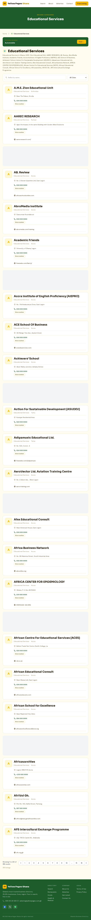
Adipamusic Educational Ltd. (34, 437)
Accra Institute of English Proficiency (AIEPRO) (46, 296)
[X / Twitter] (10, 907)
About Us (65, 889)
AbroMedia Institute (28, 206)
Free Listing (82, 4)
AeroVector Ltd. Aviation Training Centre (43, 471)
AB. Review (22, 172)
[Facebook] (5, 907)
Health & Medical (51, 899)
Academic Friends (26, 240)
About (50, 4)
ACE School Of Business (30, 324)
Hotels (50, 895)
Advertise (59, 4)
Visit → (81, 42)
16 (81, 863)
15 (76, 863)
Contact (69, 4)
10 (66, 863)
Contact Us (66, 898)
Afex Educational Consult (31, 519)
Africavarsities (24, 761)
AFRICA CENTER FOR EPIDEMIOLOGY (39, 582)
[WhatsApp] (15, 907)
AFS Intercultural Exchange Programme (41, 829)
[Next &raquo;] (86, 863)
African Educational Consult (33, 671)
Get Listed (66, 895)
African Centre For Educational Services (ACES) (47, 638)
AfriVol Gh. (21, 795)
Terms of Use (81, 889)
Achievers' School (26, 358)
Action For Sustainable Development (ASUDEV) (47, 409)
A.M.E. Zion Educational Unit (33, 88)
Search (42, 4)
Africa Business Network (31, 548)
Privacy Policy (82, 892)
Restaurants (52, 892)
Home (5, 34)
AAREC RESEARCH (27, 116)
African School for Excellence (34, 705)
